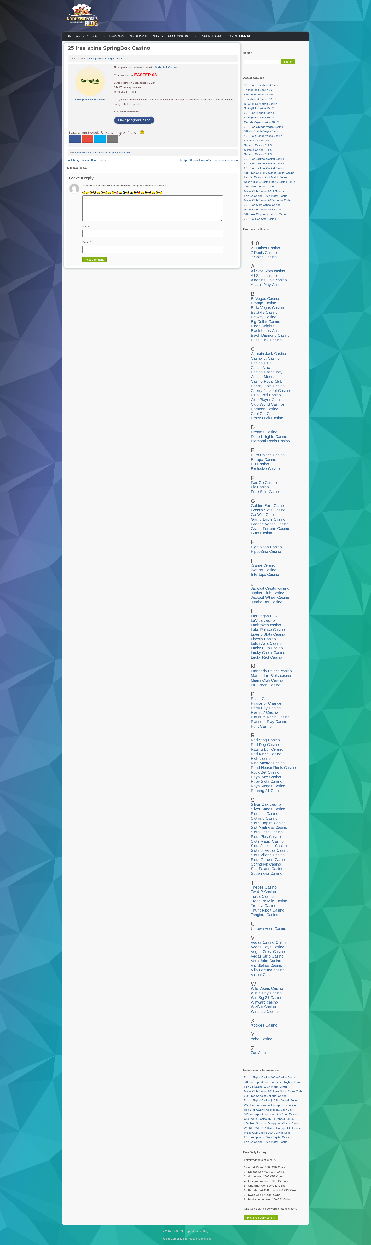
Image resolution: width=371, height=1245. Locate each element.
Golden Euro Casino (268, 505)
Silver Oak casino (266, 804)
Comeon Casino (264, 409)
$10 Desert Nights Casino (259, 186)
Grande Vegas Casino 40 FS (261, 122)
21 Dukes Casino (265, 248)
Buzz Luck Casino (266, 340)
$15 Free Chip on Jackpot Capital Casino (269, 172)
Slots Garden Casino (268, 860)
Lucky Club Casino (267, 648)
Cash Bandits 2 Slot (85, 152)
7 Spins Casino (264, 257)
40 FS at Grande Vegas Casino (263, 135)
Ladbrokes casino (266, 625)
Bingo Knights (262, 326)
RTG (119, 58)
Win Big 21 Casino (266, 997)
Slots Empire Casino (268, 823)
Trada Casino (262, 896)
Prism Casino (262, 699)
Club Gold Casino (266, 395)
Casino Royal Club (266, 381)
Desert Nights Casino (269, 436)
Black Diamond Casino (270, 335)
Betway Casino (263, 317)
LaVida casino (263, 620)
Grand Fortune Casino (270, 528)
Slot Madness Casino (269, 827)
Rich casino (261, 758)
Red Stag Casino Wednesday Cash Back (269, 1109)
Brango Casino (263, 303)
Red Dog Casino (265, 745)
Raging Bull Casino (267, 749)
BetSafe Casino (264, 312)
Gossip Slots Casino (268, 510)
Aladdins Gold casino (269, 280)
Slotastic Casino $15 (256, 140)
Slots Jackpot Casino (269, 846)
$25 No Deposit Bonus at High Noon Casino (271, 1114)
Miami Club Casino (267, 680)
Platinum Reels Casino (270, 717)
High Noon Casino (266, 547)
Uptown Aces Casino (268, 929)
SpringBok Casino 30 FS (259, 117)
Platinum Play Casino (269, 722)
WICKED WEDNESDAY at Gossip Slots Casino (272, 1128)
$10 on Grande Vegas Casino (262, 131)
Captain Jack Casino (268, 354)
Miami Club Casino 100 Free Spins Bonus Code (273, 1091)
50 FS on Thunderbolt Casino (262, 85)
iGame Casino (263, 565)
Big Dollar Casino (265, 321)
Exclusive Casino (265, 469)
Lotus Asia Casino (266, 643)
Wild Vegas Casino (267, 988)
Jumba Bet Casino (266, 602)
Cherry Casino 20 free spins (87, 160)
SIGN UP (245, 35)
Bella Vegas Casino (267, 308)
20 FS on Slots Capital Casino (262, 204)
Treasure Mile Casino (269, 901)
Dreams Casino (264, 432)
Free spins (110, 58)
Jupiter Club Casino (267, 593)
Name (86, 226)
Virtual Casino (263, 974)
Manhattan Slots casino (271, 676)
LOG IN (232, 35)
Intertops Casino (265, 574)
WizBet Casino (263, 1007)
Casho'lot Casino (265, 358)
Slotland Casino (264, 818)
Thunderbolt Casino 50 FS (260, 99)
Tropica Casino (263, 906)
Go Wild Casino (264, 515)
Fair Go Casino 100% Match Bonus (265, 195)
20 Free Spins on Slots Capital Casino (267, 1137)
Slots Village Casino (268, 855)
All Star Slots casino (268, 271)
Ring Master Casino (268, 763)
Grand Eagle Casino (268, 519)
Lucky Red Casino (266, 657)
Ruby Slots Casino (266, 781)
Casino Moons (263, 377)
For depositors (96, 58)
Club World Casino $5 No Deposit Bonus (269, 1118)
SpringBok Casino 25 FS (259, 108)
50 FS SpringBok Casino (259, 112)
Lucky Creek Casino (268, 653)
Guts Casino (261, 533)
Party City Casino (266, 708)
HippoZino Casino (266, 551)
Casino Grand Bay (266, 372)
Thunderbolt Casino (267, 910)
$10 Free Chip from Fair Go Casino (265, 214)
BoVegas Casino (265, 298)
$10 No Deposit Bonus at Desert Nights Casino (272, 1082)
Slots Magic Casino (267, 841)
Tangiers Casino (264, 915)
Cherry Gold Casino (268, 386)
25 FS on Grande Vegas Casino (263, 126)
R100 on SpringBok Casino (260, 103)
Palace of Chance (266, 703)
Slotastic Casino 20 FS (258, 145)
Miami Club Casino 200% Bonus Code (267, 200)
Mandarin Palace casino (271, 671)
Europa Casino (263, 459)
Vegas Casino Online (269, 942)
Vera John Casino (266, 961)
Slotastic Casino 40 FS (258, 149)
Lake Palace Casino (268, 630)
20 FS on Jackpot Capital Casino (264, 158)
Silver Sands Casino (268, 809)
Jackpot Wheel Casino (270, 597)
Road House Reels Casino (273, 768)
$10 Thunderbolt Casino (259, 94)
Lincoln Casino (263, 639)
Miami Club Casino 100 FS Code (264, 191)
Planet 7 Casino (264, 712)
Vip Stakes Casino (266, 965)
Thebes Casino (264, 887)
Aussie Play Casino (267, 285)
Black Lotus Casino (267, 331)
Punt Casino (261, 726)
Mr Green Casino (265, 685)
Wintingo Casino (265, 1011)
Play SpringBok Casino (134, 120)
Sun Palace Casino (267, 869)
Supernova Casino (266, 873)
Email (86, 242)
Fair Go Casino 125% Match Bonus (265, 177)
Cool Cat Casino (265, 413)
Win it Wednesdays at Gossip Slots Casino (270, 1105)
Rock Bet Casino (265, 772)
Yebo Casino (261, 1039)
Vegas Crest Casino (268, 952)
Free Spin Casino (265, 492)
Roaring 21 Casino (267, 791)
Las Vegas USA (264, 616)
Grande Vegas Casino (269, 524)
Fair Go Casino (264, 482)
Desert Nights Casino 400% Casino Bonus (269, 181)
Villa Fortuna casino (267, 970)
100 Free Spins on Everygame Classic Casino (272, 1123)
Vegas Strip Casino (267, 956)
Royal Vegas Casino (268, 786)
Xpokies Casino (264, 1025)
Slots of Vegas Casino (269, 850)
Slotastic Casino (264, 814)
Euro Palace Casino (268, 455)
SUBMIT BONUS (213, 35)
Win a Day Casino (266, 993)
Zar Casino (260, 1053)
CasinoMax (260, 367)
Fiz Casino (260, 487)
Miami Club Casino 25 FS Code (263, 209)
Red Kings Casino (266, 754)
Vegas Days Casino (267, 947)
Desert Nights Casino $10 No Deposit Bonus (271, 1100)
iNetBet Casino (263, 570)
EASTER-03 (103, 152)
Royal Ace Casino (266, 777)
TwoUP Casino (263, 892)
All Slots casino (264, 275)
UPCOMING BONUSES (183, 35)
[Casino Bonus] (82, 34)
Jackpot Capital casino (270, 588)
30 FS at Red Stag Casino (260, 218)
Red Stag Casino (265, 740)
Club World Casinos (268, 404)
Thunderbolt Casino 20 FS (260, 89)
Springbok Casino (166, 67)
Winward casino (264, 1002)
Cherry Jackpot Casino (270, 390)
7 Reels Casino (264, 252)
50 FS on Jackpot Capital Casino (264, 163)
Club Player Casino (267, 400)
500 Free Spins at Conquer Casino (265, 1095)
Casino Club (261, 363)
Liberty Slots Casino (268, 634)
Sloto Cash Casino (267, 832)
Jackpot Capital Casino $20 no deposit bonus (209, 160)
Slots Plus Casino (266, 837)
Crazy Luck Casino (267, 418)
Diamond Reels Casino (270, 441)
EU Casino (260, 464)
